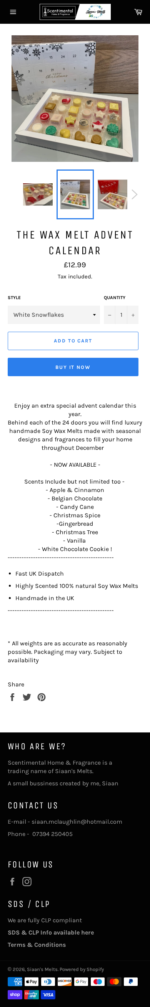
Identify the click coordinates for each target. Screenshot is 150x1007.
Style (14, 297)
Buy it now (73, 367)
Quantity (114, 297)
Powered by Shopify (82, 969)
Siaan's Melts (42, 969)
